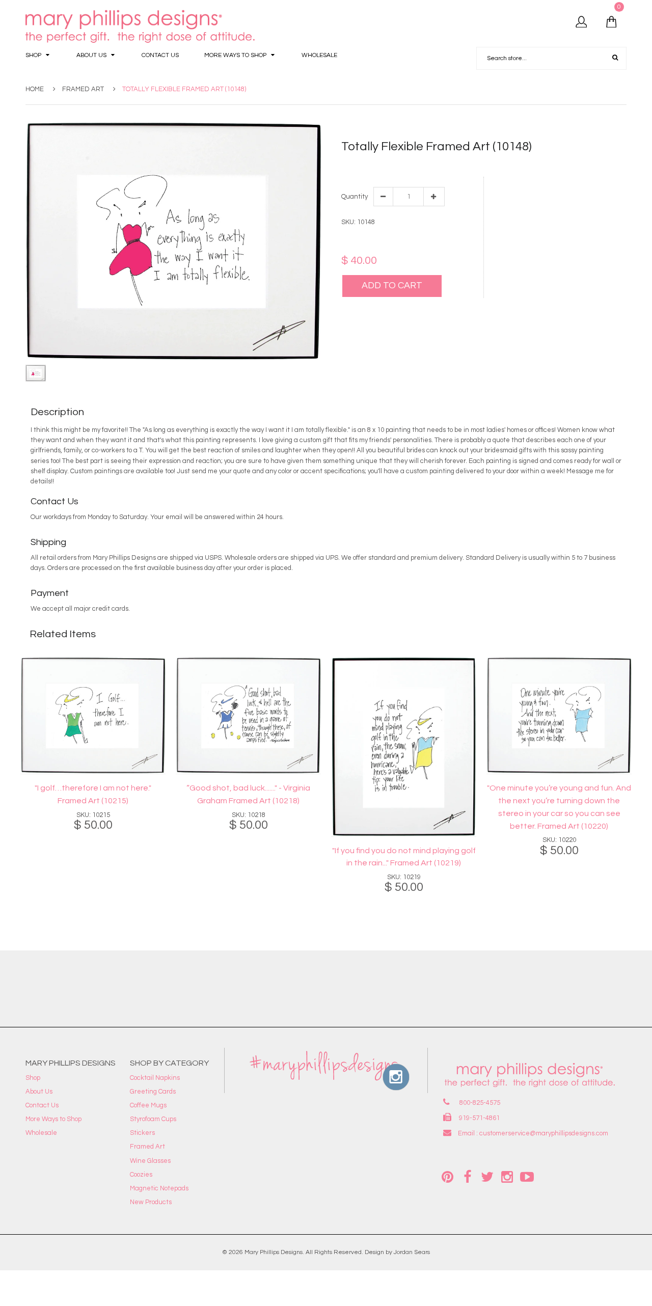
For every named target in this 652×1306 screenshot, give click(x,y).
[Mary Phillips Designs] (141, 27)
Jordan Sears (412, 1252)
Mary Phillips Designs (273, 1252)
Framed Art (83, 89)
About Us (38, 1091)
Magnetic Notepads (159, 1188)
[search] (615, 58)
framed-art (377, 165)
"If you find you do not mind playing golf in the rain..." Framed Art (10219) (404, 857)
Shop (32, 1077)
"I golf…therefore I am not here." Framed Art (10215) (93, 794)
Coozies (141, 1174)
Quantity (354, 196)
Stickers (142, 1132)
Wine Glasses (150, 1160)
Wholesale (41, 1132)
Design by (378, 1252)
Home (34, 89)
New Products (151, 1202)
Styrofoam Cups (153, 1119)
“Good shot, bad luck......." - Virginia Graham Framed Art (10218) (248, 794)
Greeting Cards (153, 1091)
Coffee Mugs (148, 1105)
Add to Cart (392, 285)
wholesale (442, 165)
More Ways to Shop (53, 1119)
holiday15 (411, 165)
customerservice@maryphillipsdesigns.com (543, 1133)
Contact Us (42, 1105)
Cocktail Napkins (155, 1077)
